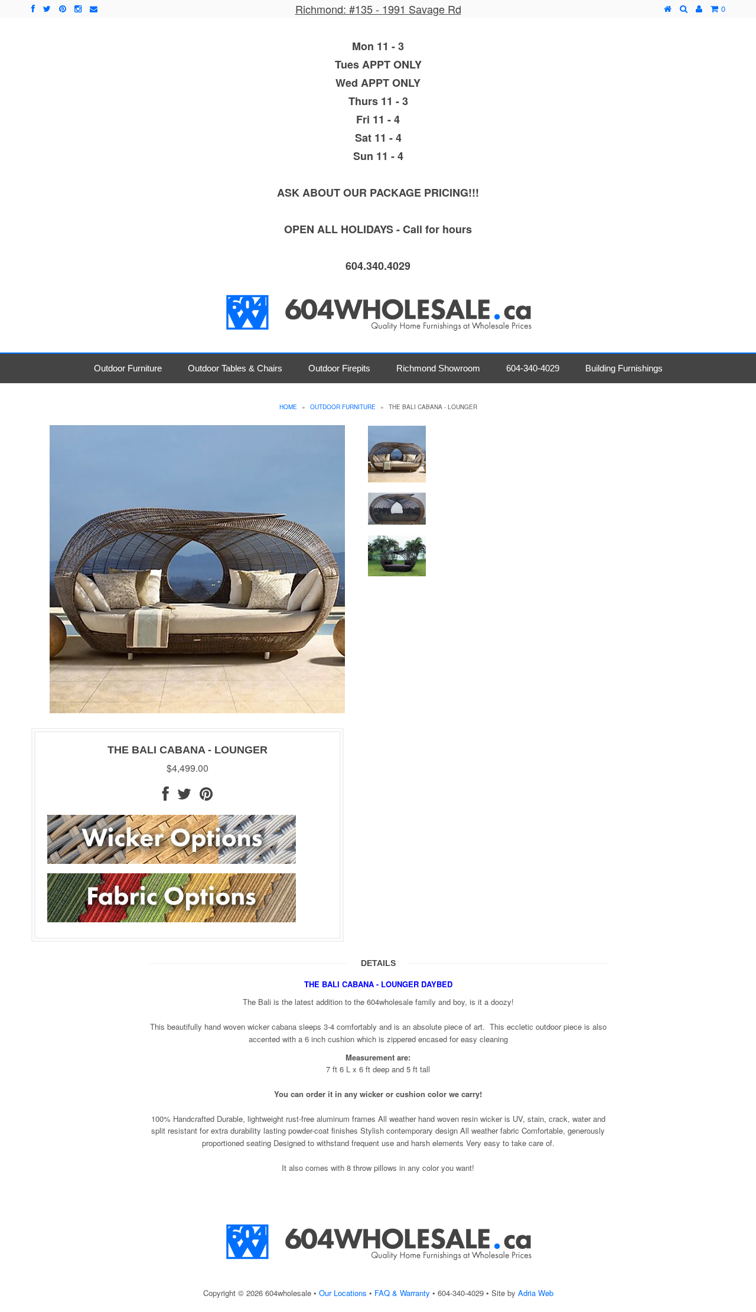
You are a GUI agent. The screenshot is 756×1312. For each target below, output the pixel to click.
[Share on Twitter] (184, 796)
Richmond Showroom (438, 368)
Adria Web (535, 1292)
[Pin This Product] (206, 796)
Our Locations (343, 1292)
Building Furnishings (624, 368)
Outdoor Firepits (339, 368)
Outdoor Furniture (128, 368)
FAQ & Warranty (402, 1292)
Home (288, 407)
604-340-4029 (532, 368)
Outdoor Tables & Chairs (235, 368)
